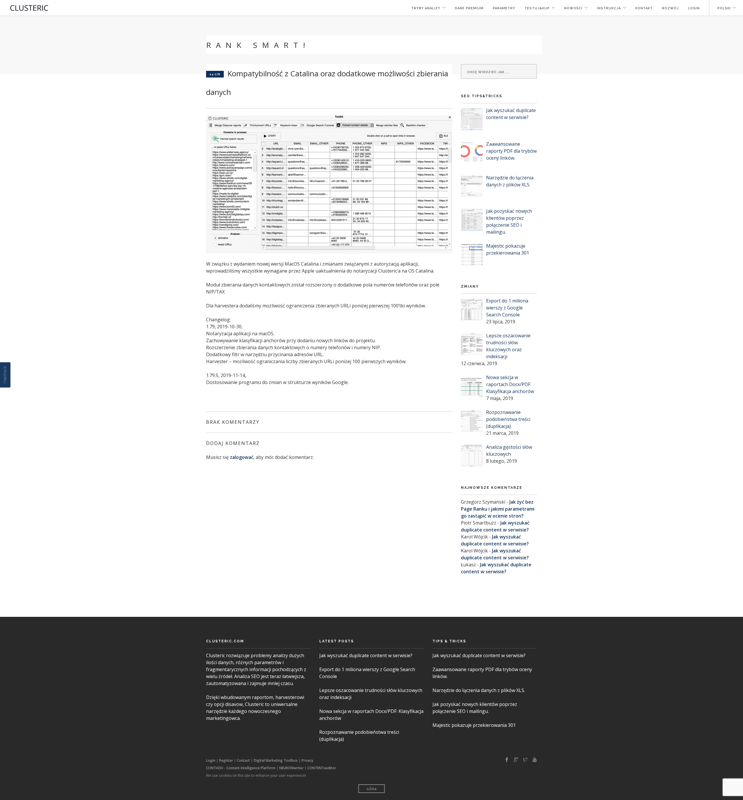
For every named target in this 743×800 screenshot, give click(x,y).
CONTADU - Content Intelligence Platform (240, 767)
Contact (243, 760)
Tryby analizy (425, 8)
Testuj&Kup (537, 8)
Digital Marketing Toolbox (276, 760)
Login (694, 8)
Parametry (504, 8)
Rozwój (670, 8)
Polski (723, 8)
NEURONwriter (291, 767)
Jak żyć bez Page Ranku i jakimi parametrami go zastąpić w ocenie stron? (497, 509)
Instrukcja (609, 8)
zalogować (241, 457)
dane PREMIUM (469, 8)
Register (226, 760)
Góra (372, 789)
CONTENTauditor (321, 767)
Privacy (307, 760)
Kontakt (644, 8)
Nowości (573, 8)
